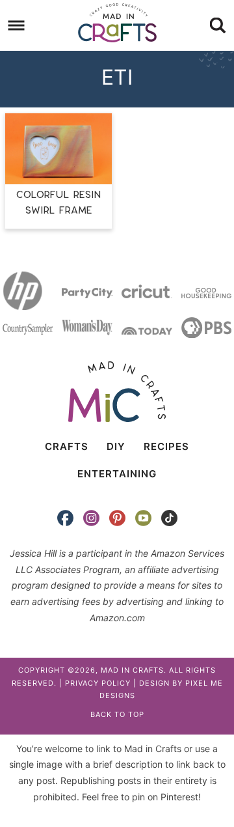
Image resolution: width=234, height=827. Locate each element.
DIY (116, 446)
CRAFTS (66, 446)
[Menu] (16, 25)
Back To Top (117, 714)
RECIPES (166, 446)
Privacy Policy (98, 683)
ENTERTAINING (117, 474)
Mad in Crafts (117, 22)
